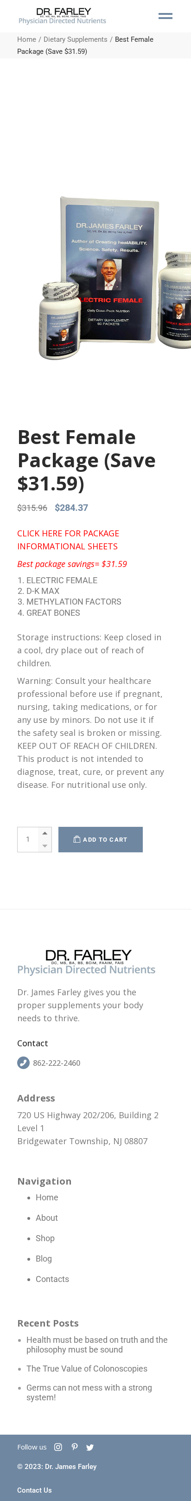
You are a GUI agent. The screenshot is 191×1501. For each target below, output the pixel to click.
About (47, 1218)
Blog (44, 1258)
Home (47, 1197)
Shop (45, 1238)
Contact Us (34, 1490)
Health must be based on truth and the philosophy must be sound (97, 1344)
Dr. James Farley (70, 1466)
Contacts (52, 1279)
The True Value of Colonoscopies (86, 1368)
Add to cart (105, 839)
